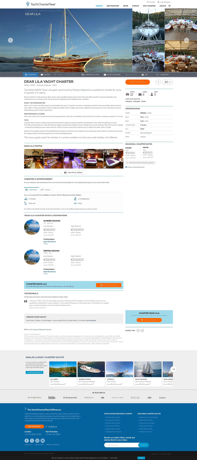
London (28, 431)
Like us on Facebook (27, 441)
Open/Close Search (170, 6)
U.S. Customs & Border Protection (40, 329)
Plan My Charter (34, 426)
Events (135, 6)
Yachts (99, 6)
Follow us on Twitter (32, 441)
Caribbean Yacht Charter (113, 432)
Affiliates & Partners (52, 444)
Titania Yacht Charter (145, 429)
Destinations (113, 6)
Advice (163, 6)
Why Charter (149, 6)
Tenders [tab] (47, 190)
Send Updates (91, 320)
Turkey (45, 244)
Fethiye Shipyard (81, 90)
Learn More (113, 458)
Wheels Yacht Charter (146, 420)
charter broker (56, 286)
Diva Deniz (168, 379)
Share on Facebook (138, 330)
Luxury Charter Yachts (31, 11)
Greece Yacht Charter (113, 426)
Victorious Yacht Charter (147, 423)
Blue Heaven (141, 379)
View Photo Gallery (75, 172)
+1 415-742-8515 (53, 434)
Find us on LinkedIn (43, 441)
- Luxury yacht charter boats (47, 4)
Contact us (52, 426)
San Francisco (52, 431)
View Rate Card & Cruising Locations (141, 163)
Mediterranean (49, 242)
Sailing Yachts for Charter (47, 11)
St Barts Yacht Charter (113, 423)
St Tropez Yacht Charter (113, 417)
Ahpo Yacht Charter (145, 432)
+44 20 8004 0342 (33, 434)
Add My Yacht (39, 444)
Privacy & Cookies (166, 454)
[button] (173, 369)
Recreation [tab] (33, 190)
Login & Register (165, 2)
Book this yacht (137, 82)
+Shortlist (194, 11)
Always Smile (85, 379)
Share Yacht (142, 330)
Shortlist (152, 2)
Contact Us (28, 444)
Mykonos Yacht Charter (113, 429)
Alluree (54, 379)
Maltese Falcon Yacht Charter (148, 417)
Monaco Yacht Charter (113, 420)
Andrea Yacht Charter (146, 426)
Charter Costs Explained (135, 167)
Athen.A (110, 379)
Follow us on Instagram (37, 441)
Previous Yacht (10, 40)
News (125, 6)
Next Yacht (186, 40)
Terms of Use (154, 454)
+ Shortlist (164, 75)
